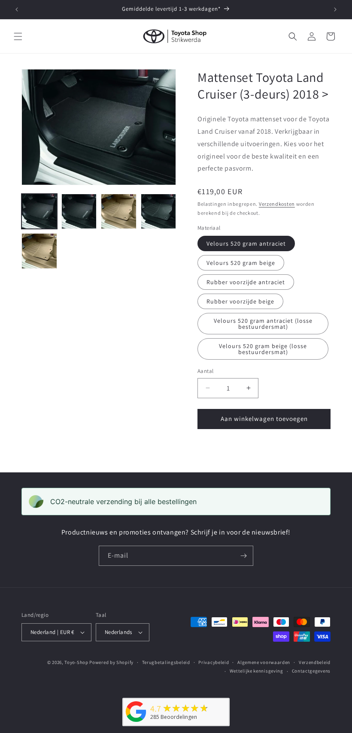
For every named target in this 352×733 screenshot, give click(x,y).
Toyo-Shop (76, 662)
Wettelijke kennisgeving (256, 671)
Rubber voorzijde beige (240, 301)
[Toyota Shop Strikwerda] (136, 722)
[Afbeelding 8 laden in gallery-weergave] (39, 251)
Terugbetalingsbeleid (166, 662)
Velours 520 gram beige (240, 263)
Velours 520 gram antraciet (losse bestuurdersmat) (263, 323)
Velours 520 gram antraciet (246, 243)
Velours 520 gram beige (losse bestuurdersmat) (263, 349)
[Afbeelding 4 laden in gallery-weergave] (119, 211)
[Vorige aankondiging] (16, 9)
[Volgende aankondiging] (335, 9)
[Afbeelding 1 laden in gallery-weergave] (39, 211)
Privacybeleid (213, 662)
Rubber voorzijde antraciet (245, 282)
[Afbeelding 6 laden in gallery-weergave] (158, 211)
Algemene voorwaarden (263, 662)
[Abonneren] (243, 556)
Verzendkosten (277, 204)
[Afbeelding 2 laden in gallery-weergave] (79, 211)
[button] (18, 36)
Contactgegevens (311, 671)
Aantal (205, 371)
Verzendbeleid (315, 662)
